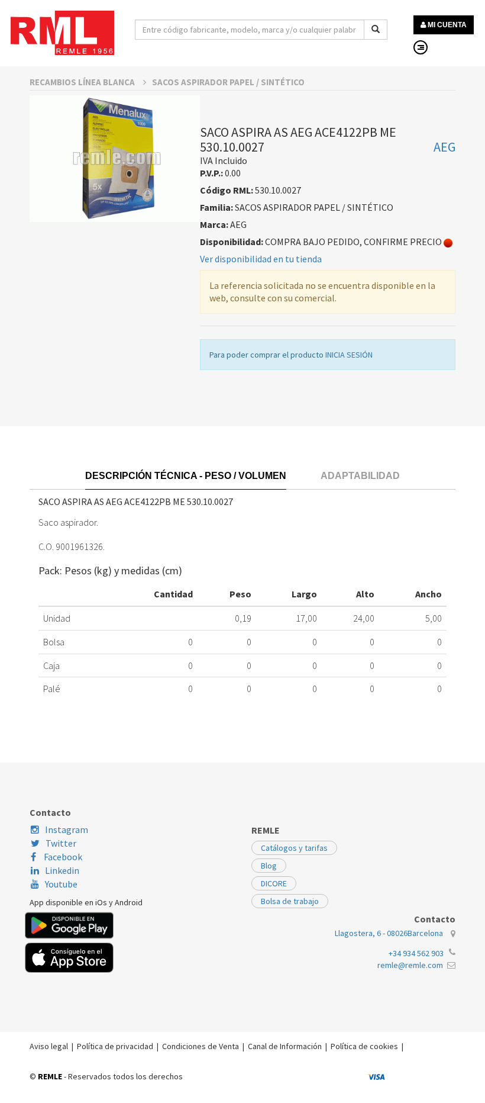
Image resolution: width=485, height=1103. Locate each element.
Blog (269, 865)
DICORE (274, 883)
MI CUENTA (446, 25)
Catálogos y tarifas (294, 847)
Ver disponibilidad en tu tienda (261, 259)
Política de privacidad (115, 1046)
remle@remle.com (410, 965)
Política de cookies (364, 1046)
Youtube (61, 884)
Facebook (62, 857)
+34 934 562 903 (416, 953)
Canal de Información (285, 1046)
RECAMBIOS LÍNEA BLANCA (83, 82)
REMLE (50, 1076)
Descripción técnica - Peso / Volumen (185, 476)
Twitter (61, 843)
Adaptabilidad (360, 476)
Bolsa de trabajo (290, 901)
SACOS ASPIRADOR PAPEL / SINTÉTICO (228, 82)
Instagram (66, 829)
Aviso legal (49, 1046)
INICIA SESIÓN (349, 354)
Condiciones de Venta (200, 1046)
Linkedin (62, 870)
